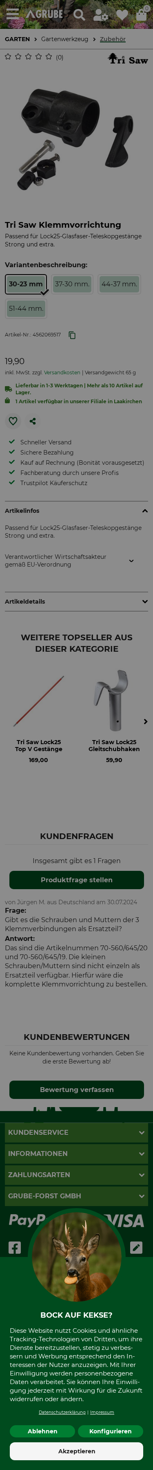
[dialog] (76, 735)
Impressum (102, 1412)
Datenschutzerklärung (62, 1412)
